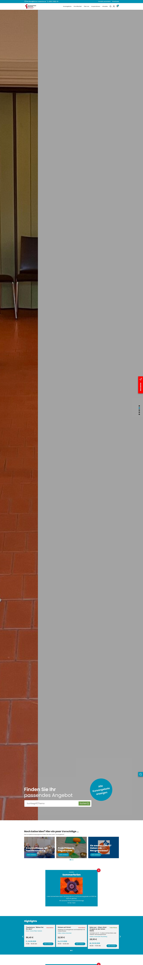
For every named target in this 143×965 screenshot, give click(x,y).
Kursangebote (67, 6)
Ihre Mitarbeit (78, 6)
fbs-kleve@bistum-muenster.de (36, 1)
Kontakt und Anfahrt (104, 1)
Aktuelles (105, 6)
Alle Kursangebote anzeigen (101, 790)
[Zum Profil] (114, 6)
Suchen (83, 803)
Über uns (86, 6)
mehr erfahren (31, 855)
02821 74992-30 (53, 1)
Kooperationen (95, 6)
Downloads (115, 1)
